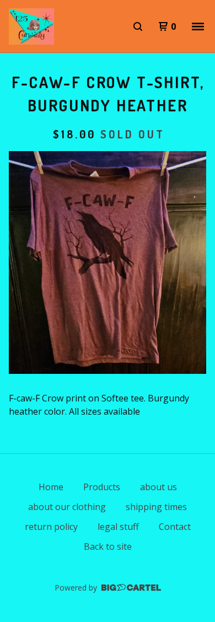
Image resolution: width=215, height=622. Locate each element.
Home (51, 487)
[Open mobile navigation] (198, 26)
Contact (175, 527)
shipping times (156, 507)
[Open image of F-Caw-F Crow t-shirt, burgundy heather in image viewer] (107, 262)
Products (101, 487)
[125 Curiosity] (31, 26)
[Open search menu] (137, 26)
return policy (51, 527)
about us (158, 487)
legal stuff (118, 527)
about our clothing (67, 507)
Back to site (108, 546)
